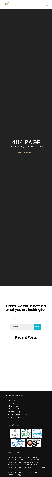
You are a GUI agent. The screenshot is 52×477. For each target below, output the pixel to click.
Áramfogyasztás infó (17, 414)
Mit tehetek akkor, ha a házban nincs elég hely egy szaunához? (27, 369)
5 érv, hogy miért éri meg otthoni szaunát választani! (27, 345)
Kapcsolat (13, 406)
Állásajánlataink (15, 417)
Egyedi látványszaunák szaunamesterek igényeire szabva (27, 349)
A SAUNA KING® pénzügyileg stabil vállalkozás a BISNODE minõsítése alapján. (26, 458)
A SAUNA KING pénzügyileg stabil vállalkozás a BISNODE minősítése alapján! (27, 364)
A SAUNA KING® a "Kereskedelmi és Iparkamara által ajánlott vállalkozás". (24, 463)
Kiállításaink (13, 408)
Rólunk (11, 400)
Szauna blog (14, 411)
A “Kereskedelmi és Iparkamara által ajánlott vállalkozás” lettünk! (27, 373)
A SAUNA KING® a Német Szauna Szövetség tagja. (26, 468)
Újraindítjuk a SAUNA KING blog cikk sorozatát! (27, 376)
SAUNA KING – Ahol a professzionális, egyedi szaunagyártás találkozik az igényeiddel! (27, 353)
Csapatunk (13, 403)
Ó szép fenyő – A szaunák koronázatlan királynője (27, 358)
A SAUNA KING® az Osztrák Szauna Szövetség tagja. (22, 473)
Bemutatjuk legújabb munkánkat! (27, 361)
